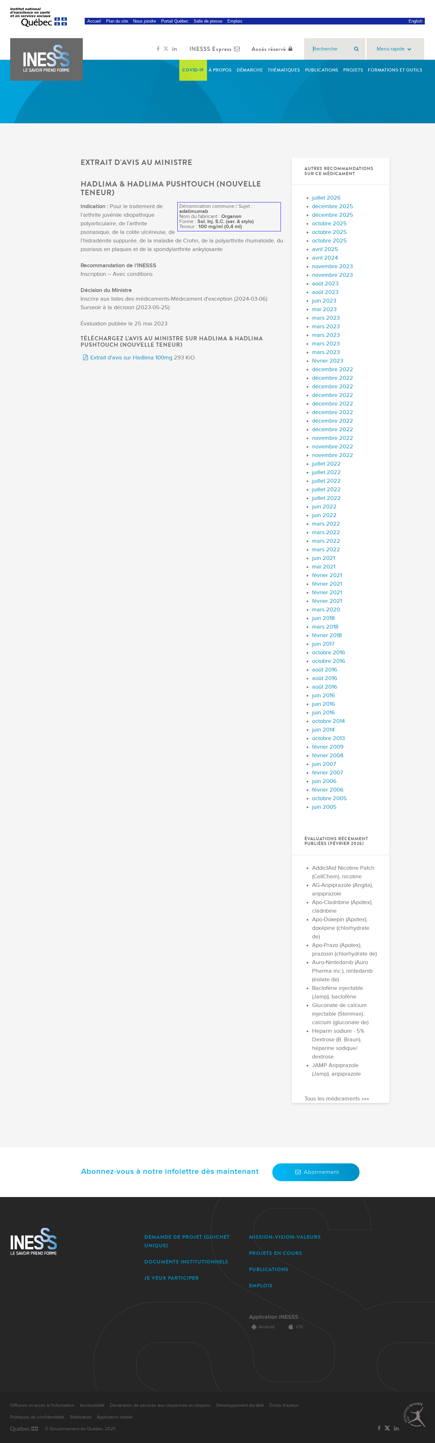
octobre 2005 (329, 798)
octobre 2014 (328, 721)
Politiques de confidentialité (37, 1417)
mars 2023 (326, 318)
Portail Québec (175, 21)
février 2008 (327, 755)
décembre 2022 (332, 369)
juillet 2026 (326, 197)
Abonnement (321, 1172)
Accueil (94, 21)
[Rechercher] (356, 49)
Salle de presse (208, 21)
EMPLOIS (261, 1285)
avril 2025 (325, 249)
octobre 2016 (328, 652)
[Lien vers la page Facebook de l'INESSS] (158, 49)
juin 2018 (323, 618)
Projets (353, 70)
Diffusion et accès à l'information (42, 1405)
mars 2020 (326, 609)
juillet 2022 (326, 463)
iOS (299, 1327)
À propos (220, 70)
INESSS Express (210, 49)
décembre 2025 (332, 206)
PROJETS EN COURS (275, 1253)
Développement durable (240, 1405)
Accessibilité (92, 1405)
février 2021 (327, 575)
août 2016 (324, 669)
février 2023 (327, 360)
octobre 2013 (328, 738)
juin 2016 (323, 695)
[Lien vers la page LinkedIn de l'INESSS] (174, 49)
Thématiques (284, 70)
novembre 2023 (332, 266)
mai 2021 (323, 566)
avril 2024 (325, 258)
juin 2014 (323, 729)
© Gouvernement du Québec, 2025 (80, 1429)
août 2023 (325, 283)
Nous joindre (144, 21)
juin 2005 (324, 807)
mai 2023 (324, 309)
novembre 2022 (332, 438)
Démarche (250, 70)
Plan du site (117, 21)
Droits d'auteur (284, 1405)
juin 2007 (324, 764)
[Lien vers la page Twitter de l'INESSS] (165, 49)
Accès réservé (269, 49)
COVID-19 (193, 70)
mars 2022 (326, 524)
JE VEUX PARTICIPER (171, 1278)
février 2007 (327, 772)
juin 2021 (323, 558)
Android (267, 1327)
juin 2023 (324, 300)
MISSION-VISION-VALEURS (285, 1237)
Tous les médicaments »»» (336, 1098)
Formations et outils (395, 70)
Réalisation (80, 1417)
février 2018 (327, 635)
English (415, 21)
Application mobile (115, 1417)
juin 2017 (323, 644)
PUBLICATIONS (269, 1269)
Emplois (234, 21)
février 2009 (328, 747)
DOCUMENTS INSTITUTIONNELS (186, 1261)
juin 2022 (324, 506)
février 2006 (328, 789)
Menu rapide (391, 49)
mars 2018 (325, 626)
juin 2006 (324, 781)
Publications (322, 70)
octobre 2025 (329, 223)
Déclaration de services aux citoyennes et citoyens (160, 1405)
